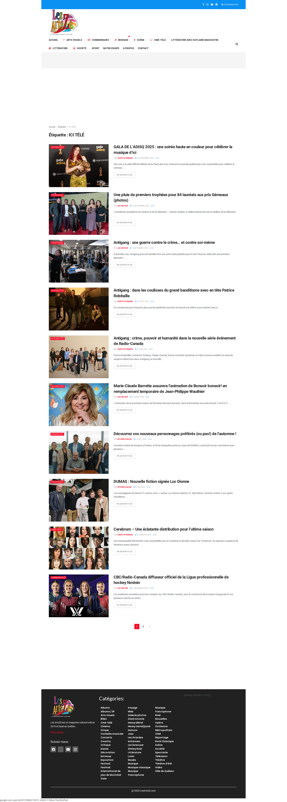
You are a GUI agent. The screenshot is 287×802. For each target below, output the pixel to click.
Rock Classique (164, 741)
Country (106, 741)
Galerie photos (137, 715)
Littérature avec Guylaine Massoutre (194, 40)
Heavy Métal (135, 722)
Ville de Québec (164, 771)
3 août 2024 (140, 439)
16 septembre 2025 (140, 206)
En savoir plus (126, 174)
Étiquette (62, 127)
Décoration (108, 752)
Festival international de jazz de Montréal (111, 771)
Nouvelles (57, 434)
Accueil (53, 40)
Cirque (105, 730)
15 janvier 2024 (143, 535)
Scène (140, 40)
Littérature (60, 48)
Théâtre (160, 760)
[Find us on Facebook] (203, 4)
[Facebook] (53, 749)
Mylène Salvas (124, 439)
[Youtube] (68, 749)
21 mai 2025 (141, 349)
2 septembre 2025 (139, 248)
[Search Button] (237, 44)
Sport (95, 48)
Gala (104, 778)
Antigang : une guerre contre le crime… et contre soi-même (164, 242)
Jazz (131, 733)
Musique (123, 40)
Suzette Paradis (125, 158)
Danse (104, 748)
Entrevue (106, 756)
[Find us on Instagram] (207, 4)
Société (81, 48)
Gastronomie (136, 719)
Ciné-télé (160, 40)
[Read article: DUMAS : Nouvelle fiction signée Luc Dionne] (79, 500)
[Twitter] (60, 749)
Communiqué (58, 577)
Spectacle (161, 752)
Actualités (57, 147)
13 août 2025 (142, 301)
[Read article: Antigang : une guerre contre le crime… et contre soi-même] (79, 261)
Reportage (161, 737)
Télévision (57, 195)
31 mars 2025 (137, 397)
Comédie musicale (112, 733)
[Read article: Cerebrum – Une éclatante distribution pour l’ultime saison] (79, 548)
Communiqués (100, 40)
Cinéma (105, 726)
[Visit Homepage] (64, 22)
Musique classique (139, 767)
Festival (105, 763)
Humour (133, 730)
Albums (105, 707)
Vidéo (158, 767)
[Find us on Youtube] (212, 4)
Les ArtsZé (122, 206)
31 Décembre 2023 (139, 588)
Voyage (132, 707)
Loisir (131, 756)
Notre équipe (111, 48)
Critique (106, 745)
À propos (128, 48)
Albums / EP (108, 711)
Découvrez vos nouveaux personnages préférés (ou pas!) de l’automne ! (175, 433)
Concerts (106, 737)
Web (130, 711)
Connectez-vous (230, 4)
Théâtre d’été (163, 763)
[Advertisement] (177, 21)
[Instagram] (75, 749)
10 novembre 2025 (145, 158)
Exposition (107, 760)
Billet (104, 719)
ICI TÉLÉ (72, 127)
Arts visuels (74, 40)
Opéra (159, 722)
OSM (158, 733)
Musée (132, 760)
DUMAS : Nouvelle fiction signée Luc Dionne (151, 481)
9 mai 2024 (140, 487)
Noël (158, 715)
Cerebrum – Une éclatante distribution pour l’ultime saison (163, 529)
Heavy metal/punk (139, 726)
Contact (143, 48)
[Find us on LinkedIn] (216, 4)
